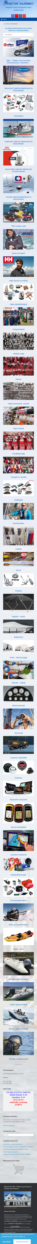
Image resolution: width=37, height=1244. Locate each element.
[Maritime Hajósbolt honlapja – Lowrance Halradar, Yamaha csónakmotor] (18, 2)
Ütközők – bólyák (18, 683)
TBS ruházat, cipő (18, 226)
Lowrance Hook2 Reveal (23, 1221)
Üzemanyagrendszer (18, 900)
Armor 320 (13, 1214)
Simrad (8, 1227)
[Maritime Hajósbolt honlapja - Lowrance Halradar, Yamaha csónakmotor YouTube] (24, 16)
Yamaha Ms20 (29, 1229)
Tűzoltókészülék (18, 454)
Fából (18, 1216)
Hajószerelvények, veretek (18, 404)
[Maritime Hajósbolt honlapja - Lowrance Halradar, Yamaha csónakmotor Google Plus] (16, 16)
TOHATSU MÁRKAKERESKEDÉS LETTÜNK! (16, 1149)
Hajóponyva (18, 637)
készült (13, 1219)
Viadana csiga (18, 354)
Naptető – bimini (18, 617)
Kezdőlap (6, 23)
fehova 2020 (14, 1216)
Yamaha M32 (23, 1229)
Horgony (18, 591)
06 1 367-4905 (7, 1081)
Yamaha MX (6, 1230)
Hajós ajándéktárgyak (18, 304)
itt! (24, 1236)
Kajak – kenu (18, 949)
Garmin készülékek (18, 827)
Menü (5, 19)
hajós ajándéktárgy (17, 1217)
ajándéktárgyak (7, 1214)
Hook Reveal (24, 1217)
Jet (28, 1217)
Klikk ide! (12, 1125)
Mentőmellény (18, 523)
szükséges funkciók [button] (22, 1241)
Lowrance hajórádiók (18, 758)
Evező (18, 570)
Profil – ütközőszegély (18, 658)
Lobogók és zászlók (18, 477)
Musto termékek (18, 253)
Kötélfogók (18, 500)
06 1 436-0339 (7, 1083)
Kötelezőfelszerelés (18, 875)
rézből (5, 1227)
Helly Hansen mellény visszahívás (12, 1144)
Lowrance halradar (10, 1221)
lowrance (17, 1219)
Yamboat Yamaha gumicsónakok (17, 1230)
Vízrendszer (18, 116)
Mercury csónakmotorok (18, 925)
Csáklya (18, 549)
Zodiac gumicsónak (8, 1232)
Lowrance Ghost (22, 1219)
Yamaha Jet (17, 1229)
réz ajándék (27, 1223)
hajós (11, 1217)
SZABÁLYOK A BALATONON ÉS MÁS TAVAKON (16, 1154)
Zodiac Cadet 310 (28, 1230)
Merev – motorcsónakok (18, 1029)
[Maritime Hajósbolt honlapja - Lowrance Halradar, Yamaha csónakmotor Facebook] (13, 16)
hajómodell (7, 1217)
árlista (14, 1232)
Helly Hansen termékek (18, 281)
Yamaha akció (23, 1227)
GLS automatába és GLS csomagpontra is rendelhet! (18, 1147)
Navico (23, 1223)
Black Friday (21, 1214)
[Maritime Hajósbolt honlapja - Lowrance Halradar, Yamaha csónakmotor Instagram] (20, 16)
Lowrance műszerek (19, 855)
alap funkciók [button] (7, 1241)
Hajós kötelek (18, 428)
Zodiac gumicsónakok (18, 1004)
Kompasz (18, 778)
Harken (18, 379)
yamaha (15, 1226)
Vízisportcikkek (19, 329)
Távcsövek (18, 733)
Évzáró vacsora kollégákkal (11, 1152)
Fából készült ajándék (24, 1216)
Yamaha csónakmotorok (18, 1059)
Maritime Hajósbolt (15, 1223)
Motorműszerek (18, 705)
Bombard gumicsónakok (18, 979)
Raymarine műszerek (18, 800)
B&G (17, 1214)
